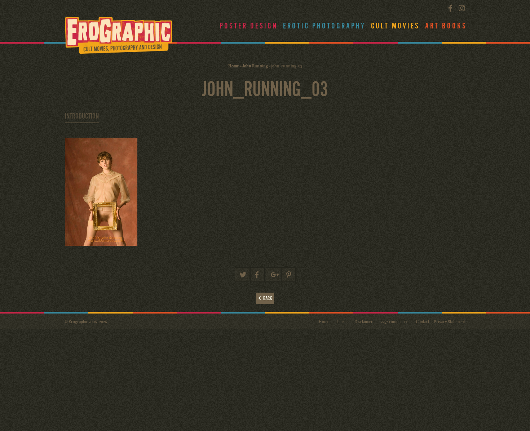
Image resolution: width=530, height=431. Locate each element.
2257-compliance (394, 321)
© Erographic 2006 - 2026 (86, 321)
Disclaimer (363, 321)
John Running (255, 65)
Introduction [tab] (82, 116)
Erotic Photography (324, 26)
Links (341, 321)
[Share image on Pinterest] (288, 274)
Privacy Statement (449, 321)
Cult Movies (395, 26)
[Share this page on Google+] (273, 274)
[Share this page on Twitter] (242, 274)
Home (233, 65)
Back (266, 298)
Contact (422, 321)
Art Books (446, 26)
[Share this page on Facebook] (257, 274)
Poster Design (249, 26)
